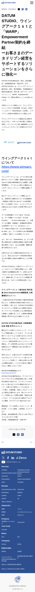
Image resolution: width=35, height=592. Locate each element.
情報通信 (4, 511)
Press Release (12, 9)
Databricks (20, 492)
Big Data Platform (6, 479)
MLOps (3, 482)
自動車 (3, 508)
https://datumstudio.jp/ (9, 372)
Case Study (4, 529)
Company (4, 544)
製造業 (3, 515)
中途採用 (20, 551)
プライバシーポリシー (7, 557)
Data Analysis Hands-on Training (9, 473)
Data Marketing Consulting (24, 469)
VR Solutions (21, 482)
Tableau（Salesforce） (7, 501)
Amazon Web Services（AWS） (9, 489)
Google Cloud (21, 489)
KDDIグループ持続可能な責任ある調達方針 (11, 564)
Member (19, 544)
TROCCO (4, 498)
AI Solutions (4, 469)
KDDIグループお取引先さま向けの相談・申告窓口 (13, 568)
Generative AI (5, 476)
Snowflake (4, 495)
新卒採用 (4, 551)
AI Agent (19, 476)
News (3, 536)
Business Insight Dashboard (24, 479)
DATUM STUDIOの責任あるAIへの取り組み (9, 559)
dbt (18, 498)
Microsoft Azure (5, 492)
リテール (20, 508)
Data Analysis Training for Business (23, 472)
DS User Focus (21, 522)
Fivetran (19, 495)
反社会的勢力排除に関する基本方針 (25, 556)
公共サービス (21, 515)
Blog (19, 536)
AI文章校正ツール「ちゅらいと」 (8, 522)
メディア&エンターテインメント (25, 511)
